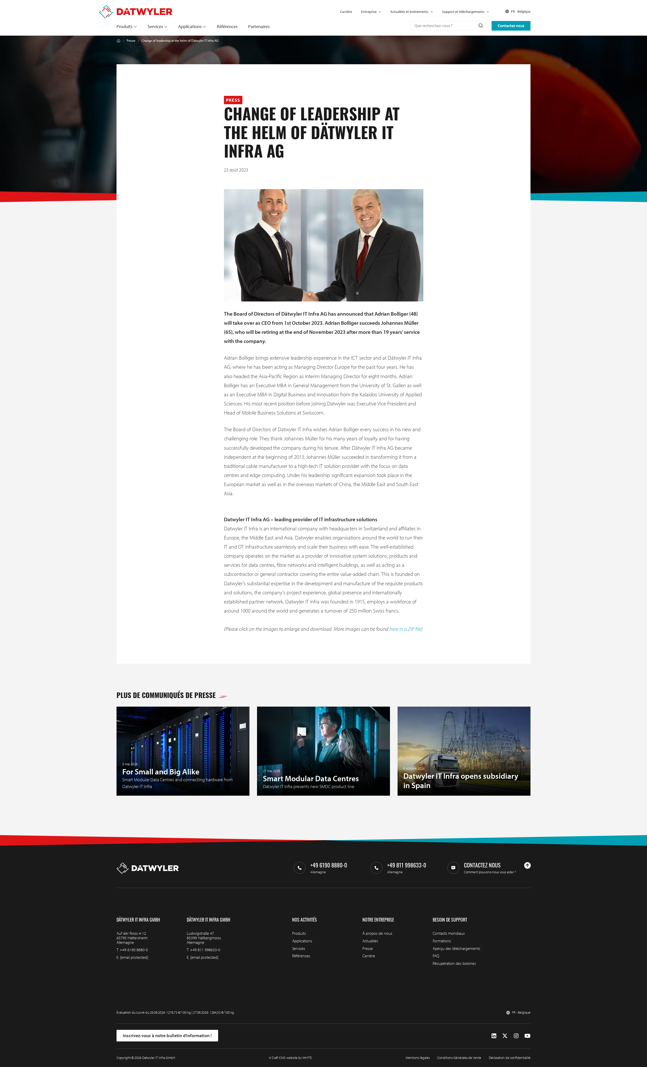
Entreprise (369, 11)
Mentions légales (418, 1057)
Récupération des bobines (454, 963)
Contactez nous (511, 25)
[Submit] (480, 25)
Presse (131, 40)
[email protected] (134, 957)
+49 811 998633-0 (205, 949)
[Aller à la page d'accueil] (135, 7)
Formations (442, 940)
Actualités (370, 940)
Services (155, 26)
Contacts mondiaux (449, 933)
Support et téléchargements (463, 11)
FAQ (436, 955)
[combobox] (449, 25)
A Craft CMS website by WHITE (290, 1057)
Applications (190, 26)
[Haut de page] (527, 865)
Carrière (346, 11)
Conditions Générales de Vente (459, 1057)
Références (227, 26)
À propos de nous (377, 933)
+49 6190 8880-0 (134, 949)
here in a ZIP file (405, 628)
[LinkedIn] (494, 1035)
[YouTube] (527, 1035)
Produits (124, 26)
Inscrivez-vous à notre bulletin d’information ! (167, 1035)
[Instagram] (516, 1035)
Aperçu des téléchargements (456, 948)
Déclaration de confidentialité (509, 1057)
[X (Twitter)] (504, 1035)
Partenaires (259, 26)
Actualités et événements (409, 11)
